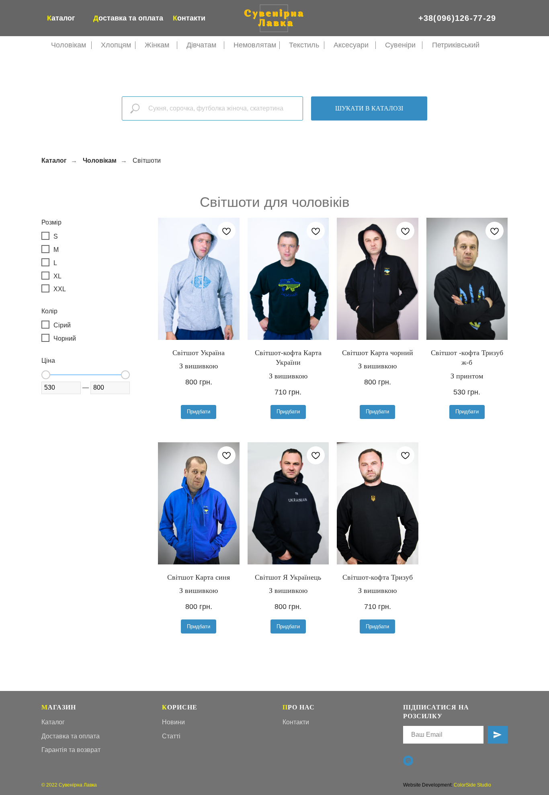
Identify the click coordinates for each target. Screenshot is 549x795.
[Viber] (408, 761)
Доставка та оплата (70, 736)
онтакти (189, 18)
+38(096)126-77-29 (457, 18)
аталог (61, 18)
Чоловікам (100, 160)
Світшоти (147, 160)
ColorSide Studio (472, 785)
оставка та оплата (128, 18)
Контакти (296, 722)
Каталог (54, 160)
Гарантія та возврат (70, 749)
